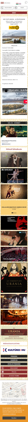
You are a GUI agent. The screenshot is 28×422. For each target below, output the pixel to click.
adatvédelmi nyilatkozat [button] (9, 414)
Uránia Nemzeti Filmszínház (9, 140)
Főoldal (14, 372)
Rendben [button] (14, 418)
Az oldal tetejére (14, 375)
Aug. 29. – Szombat (14, 123)
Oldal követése (7, 144)
